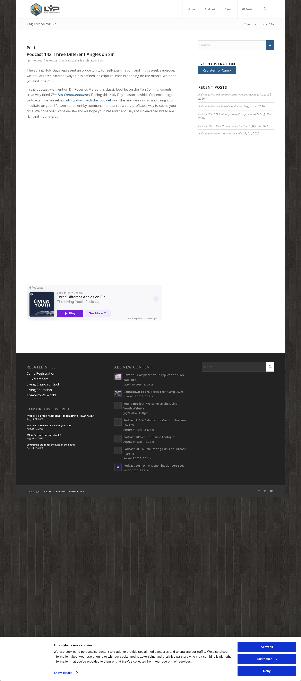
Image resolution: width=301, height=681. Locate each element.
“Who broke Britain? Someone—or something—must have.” (60, 415)
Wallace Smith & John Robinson (84, 60)
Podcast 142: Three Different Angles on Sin (71, 54)
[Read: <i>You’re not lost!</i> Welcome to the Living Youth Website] (118, 405)
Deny (266, 671)
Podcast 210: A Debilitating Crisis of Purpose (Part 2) (228, 94)
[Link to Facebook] (259, 491)
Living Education (39, 390)
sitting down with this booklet (88, 100)
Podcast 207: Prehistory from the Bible (220, 133)
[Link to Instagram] (265, 491)
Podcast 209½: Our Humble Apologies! (220, 106)
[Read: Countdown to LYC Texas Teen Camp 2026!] (118, 393)
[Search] (265, 9)
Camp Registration (41, 373)
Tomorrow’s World (48, 409)
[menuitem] (191, 9)
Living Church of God (43, 384)
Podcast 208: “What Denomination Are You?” (224, 126)
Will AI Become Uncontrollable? (44, 435)
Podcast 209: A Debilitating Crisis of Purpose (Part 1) (228, 114)
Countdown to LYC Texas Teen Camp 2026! (153, 392)
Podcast (53, 60)
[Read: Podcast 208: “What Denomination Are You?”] (118, 467)
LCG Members (37, 379)
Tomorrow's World (41, 395)
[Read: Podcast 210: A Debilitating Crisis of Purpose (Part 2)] (118, 422)
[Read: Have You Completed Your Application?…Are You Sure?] (118, 376)
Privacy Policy (76, 491)
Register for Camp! (217, 70)
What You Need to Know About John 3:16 (49, 425)
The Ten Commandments (70, 94)
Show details (63, 672)
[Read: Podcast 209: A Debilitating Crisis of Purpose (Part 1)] (118, 450)
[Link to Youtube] (271, 491)
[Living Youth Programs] (46, 9)
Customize (264, 659)
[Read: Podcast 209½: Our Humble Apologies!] (118, 438)
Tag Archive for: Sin (42, 24)
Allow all (267, 647)
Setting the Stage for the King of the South (51, 444)
